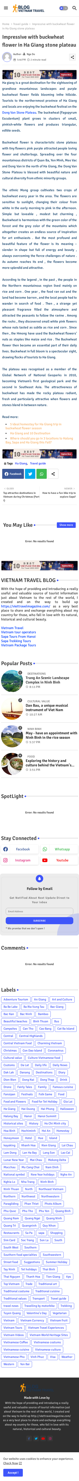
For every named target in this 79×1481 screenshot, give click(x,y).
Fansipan (9, 1094)
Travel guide (20, 24)
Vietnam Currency (32, 1320)
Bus (56, 1021)
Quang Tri (10, 1225)
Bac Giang (56, 1007)
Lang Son (49, 1153)
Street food (11, 1262)
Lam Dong (10, 1153)
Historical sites (13, 1123)
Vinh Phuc (37, 1357)
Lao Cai (65, 1153)
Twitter (30, 474)
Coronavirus (55, 1050)
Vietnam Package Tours (18, 645)
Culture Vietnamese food (44, 1058)
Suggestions (32, 1262)
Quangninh (29, 1225)
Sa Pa (28, 1233)
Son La (44, 1240)
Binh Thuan (40, 1021)
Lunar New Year (14, 1160)
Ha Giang (21, 463)
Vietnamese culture (48, 1349)
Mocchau (10, 1167)
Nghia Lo (9, 1182)
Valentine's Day (37, 1313)
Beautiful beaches (15, 1021)
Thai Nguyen (12, 1277)
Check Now (10, 1463)
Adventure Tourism (16, 999)
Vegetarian (60, 1313)
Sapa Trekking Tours (16, 641)
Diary (61, 1072)
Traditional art (47, 1284)
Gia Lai (67, 1101)
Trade (28, 1284)
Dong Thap (47, 1080)
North (29, 1189)
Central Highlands (31, 1036)
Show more (66, 525)
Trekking (66, 1306)
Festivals (27, 1094)
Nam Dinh (52, 1167)
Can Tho (28, 1029)
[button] (63, 8)
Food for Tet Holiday (44, 1101)
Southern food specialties (20, 1255)
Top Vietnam (12, 1284)
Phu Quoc (10, 1211)
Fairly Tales (24, 1087)
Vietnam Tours (13, 1328)
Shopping (56, 1233)
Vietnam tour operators (18, 632)
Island (53, 1138)
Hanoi (28, 1116)
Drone (7, 1087)
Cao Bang (45, 1029)
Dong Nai (28, 1080)
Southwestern (52, 1255)
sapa (41, 1233)
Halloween (67, 1109)
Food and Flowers (15, 1101)
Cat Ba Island (65, 1029)
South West (11, 1247)
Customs (9, 1065)
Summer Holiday (56, 1262)
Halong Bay (11, 1116)
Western (9, 1364)
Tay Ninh (9, 1269)
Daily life (41, 1065)
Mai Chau (36, 1160)
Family (42, 1087)
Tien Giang (53, 1277)
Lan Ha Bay (29, 1153)
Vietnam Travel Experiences (46, 1328)
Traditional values (15, 1298)
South (58, 1240)
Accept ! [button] (13, 1473)
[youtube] (43, 1438)
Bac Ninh (26, 1014)
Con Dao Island (32, 1050)
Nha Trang (27, 1182)
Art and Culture (62, 999)
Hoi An (46, 1131)
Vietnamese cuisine (16, 1349)
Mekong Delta (57, 1160)
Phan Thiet (31, 1204)
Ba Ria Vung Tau (33, 1007)
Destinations (44, 1072)
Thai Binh (49, 1269)
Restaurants (11, 1233)
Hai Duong (28, 1109)
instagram (23, 860)
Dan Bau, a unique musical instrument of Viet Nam (47, 707)
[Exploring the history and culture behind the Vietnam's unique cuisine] (12, 764)
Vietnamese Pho (14, 1357)
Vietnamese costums (47, 1342)
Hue (40, 1138)
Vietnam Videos (14, 1335)
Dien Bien (10, 1080)
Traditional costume (16, 1291)
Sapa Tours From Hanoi (18, 636)
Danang (25, 1072)
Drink (63, 1080)
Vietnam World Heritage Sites (49, 1335)
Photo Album (53, 1204)
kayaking (9, 1145)
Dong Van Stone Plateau (19, 113)
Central (8, 1036)
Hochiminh (28, 1131)
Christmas (10, 1050)
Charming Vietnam (50, 1043)
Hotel (28, 1138)
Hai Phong (47, 1109)
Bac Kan (9, 1014)
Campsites (10, 1029)
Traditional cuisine (47, 1291)
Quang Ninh (54, 1218)
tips (68, 1277)
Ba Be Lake (11, 1007)
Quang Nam (11, 1218)
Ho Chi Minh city (55, 1123)
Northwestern (50, 1196)
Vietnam (9, 1320)
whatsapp (62, 849)
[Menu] (6, 8)
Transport (38, 1298)
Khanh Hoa (28, 1145)
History (33, 1123)
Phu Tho (27, 1211)
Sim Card (9, 1240)
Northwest (28, 1196)
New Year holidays (42, 1174)
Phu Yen (44, 1211)
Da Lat (25, 1065)
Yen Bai (25, 1364)
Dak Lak (9, 1072)
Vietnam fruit (59, 1320)
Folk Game (45, 1094)
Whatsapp (41, 474)
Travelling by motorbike (39, 1306)
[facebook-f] (29, 1438)
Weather (66, 1357)
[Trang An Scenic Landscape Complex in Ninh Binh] (12, 681)
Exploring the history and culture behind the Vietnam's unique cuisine (48, 763)
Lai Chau (67, 1145)
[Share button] (53, 474)
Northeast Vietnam (51, 1189)
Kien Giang (48, 1145)
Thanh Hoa (33, 1277)
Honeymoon (11, 1138)
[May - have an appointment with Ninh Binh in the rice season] (12, 736)
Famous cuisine (63, 1087)
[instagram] (50, 1438)
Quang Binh (63, 1211)
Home (5, 24)
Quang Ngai (32, 1218)
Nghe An (66, 1174)
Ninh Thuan (11, 1189)
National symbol (14, 1174)
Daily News (60, 1065)
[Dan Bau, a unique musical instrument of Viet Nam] (12, 709)
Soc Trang (27, 1240)
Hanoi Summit (47, 1116)
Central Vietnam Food (18, 1043)
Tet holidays (29, 1269)
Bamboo (43, 1014)
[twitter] (36, 1438)
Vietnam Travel (12, 628)
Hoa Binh (9, 1131)
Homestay (62, 1131)
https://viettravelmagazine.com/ (25, 606)
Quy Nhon (49, 1225)
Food (61, 1094)
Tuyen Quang (12, 1313)
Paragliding (11, 1204)
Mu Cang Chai (31, 1167)
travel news (11, 1306)
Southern (30, 1247)
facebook (23, 849)
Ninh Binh (47, 1182)
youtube (62, 860)
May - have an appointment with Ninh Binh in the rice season (51, 735)
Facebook (16, 474)
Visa (53, 1357)
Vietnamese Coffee (16, 1342)
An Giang (40, 999)
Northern (10, 1196)
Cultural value (13, 1058)
